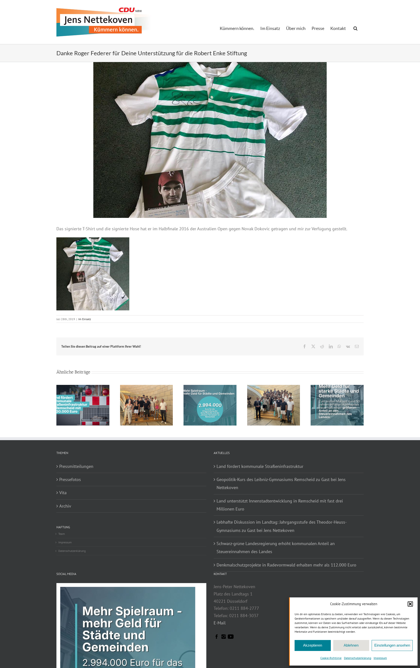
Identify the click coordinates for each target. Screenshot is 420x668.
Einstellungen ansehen (392, 645)
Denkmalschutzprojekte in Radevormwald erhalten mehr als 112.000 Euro (286, 565)
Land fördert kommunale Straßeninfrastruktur (260, 466)
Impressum (380, 658)
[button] (410, 604)
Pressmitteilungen (76, 466)
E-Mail (220, 623)
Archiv (65, 506)
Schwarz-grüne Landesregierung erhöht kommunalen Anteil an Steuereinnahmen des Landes (276, 547)
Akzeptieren (312, 645)
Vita (63, 492)
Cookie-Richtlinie (330, 658)
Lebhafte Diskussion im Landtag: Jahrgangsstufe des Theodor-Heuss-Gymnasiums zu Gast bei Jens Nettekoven (282, 526)
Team (61, 534)
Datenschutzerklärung (357, 658)
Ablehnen (351, 645)
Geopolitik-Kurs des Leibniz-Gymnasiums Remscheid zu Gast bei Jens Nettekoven (281, 483)
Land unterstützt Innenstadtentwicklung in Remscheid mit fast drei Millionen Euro (280, 505)
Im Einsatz (84, 319)
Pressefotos (70, 479)
